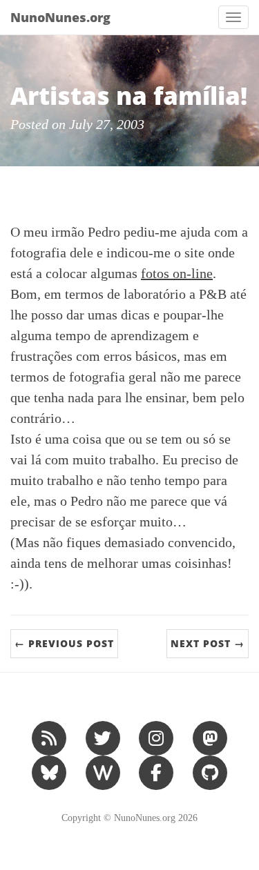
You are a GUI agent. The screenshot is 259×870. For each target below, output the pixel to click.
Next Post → (207, 643)
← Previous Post (64, 643)
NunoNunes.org (60, 17)
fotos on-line (177, 273)
